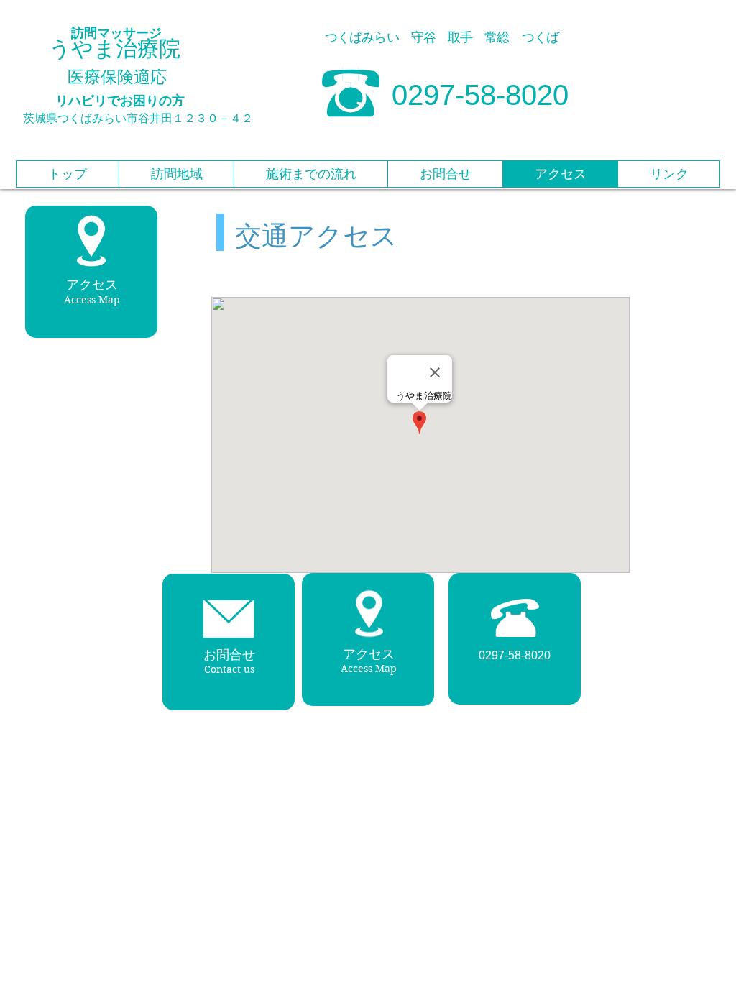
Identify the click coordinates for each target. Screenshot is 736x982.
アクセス (369, 654)
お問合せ (229, 655)
